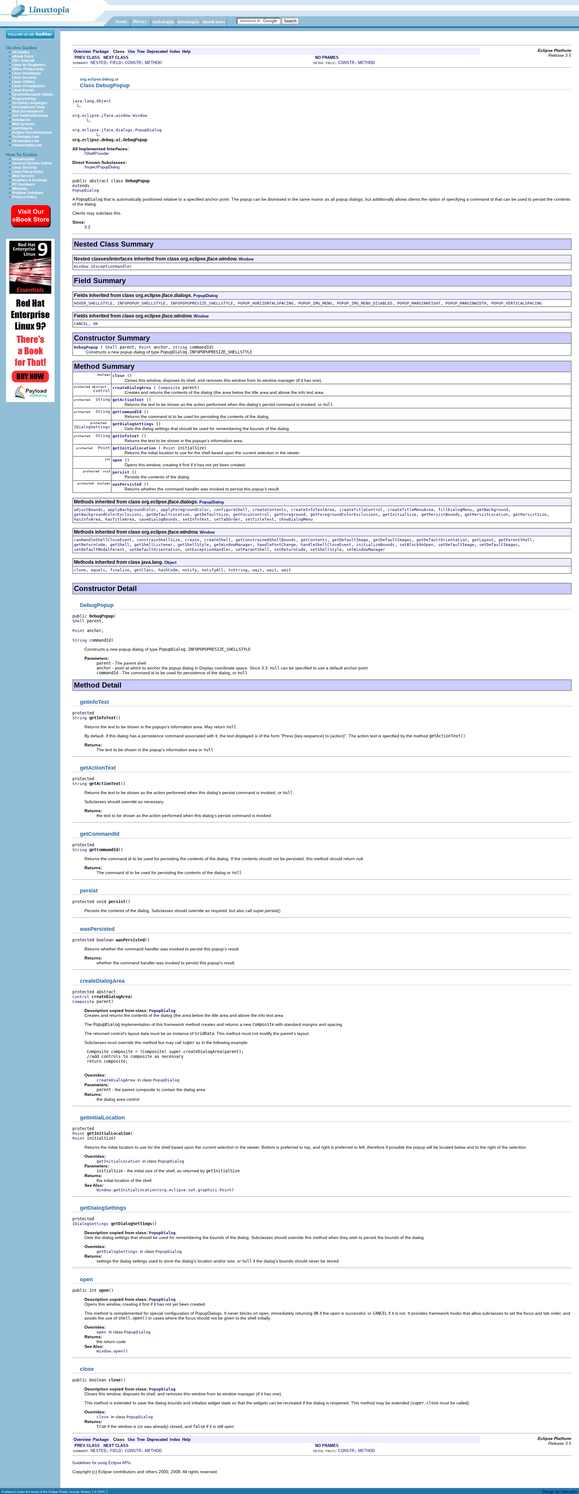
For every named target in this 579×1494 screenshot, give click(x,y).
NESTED (98, 62)
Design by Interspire (559, 1491)
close (118, 375)
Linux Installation (26, 73)
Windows (19, 189)
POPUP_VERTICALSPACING (516, 303)
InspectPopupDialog (101, 167)
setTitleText (259, 519)
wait (257, 570)
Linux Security (24, 77)
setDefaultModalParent (99, 549)
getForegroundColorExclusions (344, 514)
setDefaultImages (498, 544)
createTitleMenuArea (410, 509)
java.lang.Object (91, 101)
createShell (217, 540)
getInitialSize (399, 514)
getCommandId (126, 412)
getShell (119, 544)
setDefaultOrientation (154, 549)
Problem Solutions (27, 193)
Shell (111, 347)
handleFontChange (276, 544)
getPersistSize (530, 514)
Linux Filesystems (27, 172)
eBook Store (22, 56)
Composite (169, 387)
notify (189, 570)
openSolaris (22, 128)
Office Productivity (28, 69)
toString (238, 570)
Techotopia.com (25, 137)
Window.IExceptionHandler (103, 266)
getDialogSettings (132, 424)
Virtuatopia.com (25, 141)
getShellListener (153, 544)
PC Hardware (23, 184)
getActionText (128, 399)
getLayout (483, 540)
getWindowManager (233, 544)
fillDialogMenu (455, 509)
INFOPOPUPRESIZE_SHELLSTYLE (201, 303)
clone (80, 570)
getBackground (492, 509)
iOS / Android (23, 61)
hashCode (168, 570)
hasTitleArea (119, 519)
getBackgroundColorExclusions (107, 514)
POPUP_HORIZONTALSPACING (265, 303)
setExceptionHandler (208, 549)
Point (145, 347)
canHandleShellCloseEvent (103, 540)
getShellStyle (193, 544)
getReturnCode (89, 544)
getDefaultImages (392, 540)
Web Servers (23, 176)
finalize (119, 570)
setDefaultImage (456, 544)
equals (98, 570)
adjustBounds (88, 509)
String (180, 347)
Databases (21, 120)
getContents (314, 540)
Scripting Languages (29, 103)
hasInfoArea (87, 519)
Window (246, 259)
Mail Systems (23, 124)
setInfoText (195, 519)
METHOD (153, 62)
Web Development (27, 111)
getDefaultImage (350, 540)
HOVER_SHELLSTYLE (93, 303)
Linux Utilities (23, 82)
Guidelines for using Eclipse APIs (101, 1462)
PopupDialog (85, 190)
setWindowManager (365, 549)
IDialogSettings (92, 427)
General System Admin (32, 163)
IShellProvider (96, 153)
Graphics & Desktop (29, 180)
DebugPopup (86, 347)
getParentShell (515, 540)
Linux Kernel (23, 90)
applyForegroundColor (185, 509)
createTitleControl (361, 509)
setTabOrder (227, 519)
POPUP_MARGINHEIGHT (419, 303)
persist (120, 472)
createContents (269, 509)
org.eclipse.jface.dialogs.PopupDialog (117, 130)
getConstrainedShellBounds (266, 540)
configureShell (231, 509)
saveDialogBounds (158, 519)
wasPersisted (126, 484)
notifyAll (212, 570)
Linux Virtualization (28, 86)
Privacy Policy (24, 197)
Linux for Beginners (29, 65)
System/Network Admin (32, 94)
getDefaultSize (211, 514)
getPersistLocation (486, 514)
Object (170, 562)
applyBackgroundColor (132, 509)
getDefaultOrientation (441, 540)
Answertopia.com (27, 145)
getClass (143, 570)
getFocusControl (251, 514)
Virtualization (23, 159)
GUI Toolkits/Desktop (30, 115)
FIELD (115, 62)
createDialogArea (131, 387)
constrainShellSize (158, 540)
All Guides (21, 52)
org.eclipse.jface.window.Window (109, 115)
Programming (24, 99)
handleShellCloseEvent (326, 544)
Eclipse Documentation (32, 132)
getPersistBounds (440, 514)
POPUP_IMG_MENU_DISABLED (364, 303)
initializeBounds (375, 544)
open (117, 460)
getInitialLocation (134, 448)
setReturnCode (289, 549)
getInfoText (125, 436)
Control (101, 390)
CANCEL (81, 323)
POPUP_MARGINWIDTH (465, 303)
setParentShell (252, 549)
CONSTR (133, 62)
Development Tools (28, 107)
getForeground (289, 514)
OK (95, 323)
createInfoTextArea (312, 509)
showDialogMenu (296, 519)
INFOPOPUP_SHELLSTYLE (141, 303)
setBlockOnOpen (416, 544)
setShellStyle (326, 549)
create (192, 540)
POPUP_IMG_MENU (315, 303)
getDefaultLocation (168, 514)
